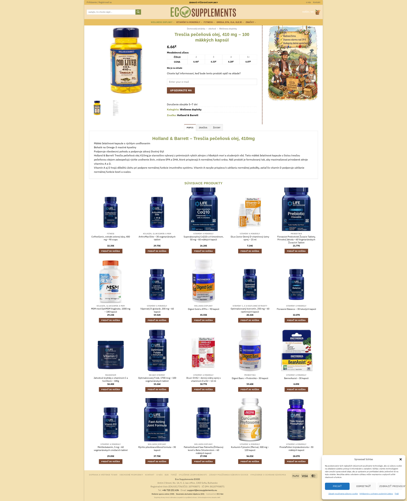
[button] (400, 459)
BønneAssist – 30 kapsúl (296, 378)
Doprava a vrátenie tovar (103, 474)
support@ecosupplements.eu (202, 490)
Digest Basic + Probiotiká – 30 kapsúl (250, 378)
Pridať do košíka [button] (110, 251)
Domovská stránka (196, 28)
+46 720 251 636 (170, 490)
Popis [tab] (190, 127)
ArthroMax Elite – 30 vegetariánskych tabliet (157, 238)
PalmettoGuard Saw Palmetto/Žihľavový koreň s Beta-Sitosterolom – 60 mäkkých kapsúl (203, 450)
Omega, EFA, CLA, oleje (229, 22)
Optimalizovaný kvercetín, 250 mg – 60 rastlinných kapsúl (250, 310)
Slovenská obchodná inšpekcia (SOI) (190, 494)
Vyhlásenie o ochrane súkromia (268, 474)
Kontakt (316, 2)
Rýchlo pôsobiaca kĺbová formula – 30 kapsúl (157, 449)
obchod (212, 28)
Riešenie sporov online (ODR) (163, 494)
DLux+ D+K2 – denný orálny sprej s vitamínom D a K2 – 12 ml (203, 379)
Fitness (208, 22)
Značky (250, 22)
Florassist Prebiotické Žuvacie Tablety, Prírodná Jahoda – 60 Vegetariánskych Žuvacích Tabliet (296, 239)
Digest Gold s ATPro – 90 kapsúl (203, 309)
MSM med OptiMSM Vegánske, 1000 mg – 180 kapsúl (110, 310)
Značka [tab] (203, 127)
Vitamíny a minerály (188, 22)
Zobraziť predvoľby (390, 486)
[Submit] (138, 12)
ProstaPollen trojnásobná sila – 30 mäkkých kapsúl (296, 449)
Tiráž (397, 493)
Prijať (337, 486)
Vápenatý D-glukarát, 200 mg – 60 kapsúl (157, 310)
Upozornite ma (181, 90)
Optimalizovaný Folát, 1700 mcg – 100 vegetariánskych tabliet (157, 379)
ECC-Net (220, 494)
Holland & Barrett (187, 115)
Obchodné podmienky (131, 474)
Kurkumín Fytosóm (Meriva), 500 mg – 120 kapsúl (250, 449)
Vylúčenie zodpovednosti (193, 474)
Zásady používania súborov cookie (343, 493)
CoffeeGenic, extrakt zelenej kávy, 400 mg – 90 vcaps (110, 238)
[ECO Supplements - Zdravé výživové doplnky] (203, 12)
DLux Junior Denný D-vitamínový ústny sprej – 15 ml (250, 238)
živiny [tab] (217, 127)
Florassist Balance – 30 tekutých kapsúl (296, 309)
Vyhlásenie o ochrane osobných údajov (376, 493)
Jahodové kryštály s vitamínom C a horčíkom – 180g (111, 379)
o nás (308, 2)
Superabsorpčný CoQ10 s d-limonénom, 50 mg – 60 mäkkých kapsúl (204, 238)
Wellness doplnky (161, 22)
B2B (167, 474)
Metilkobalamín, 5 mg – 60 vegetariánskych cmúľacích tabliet (111, 449)
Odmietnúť (363, 486)
